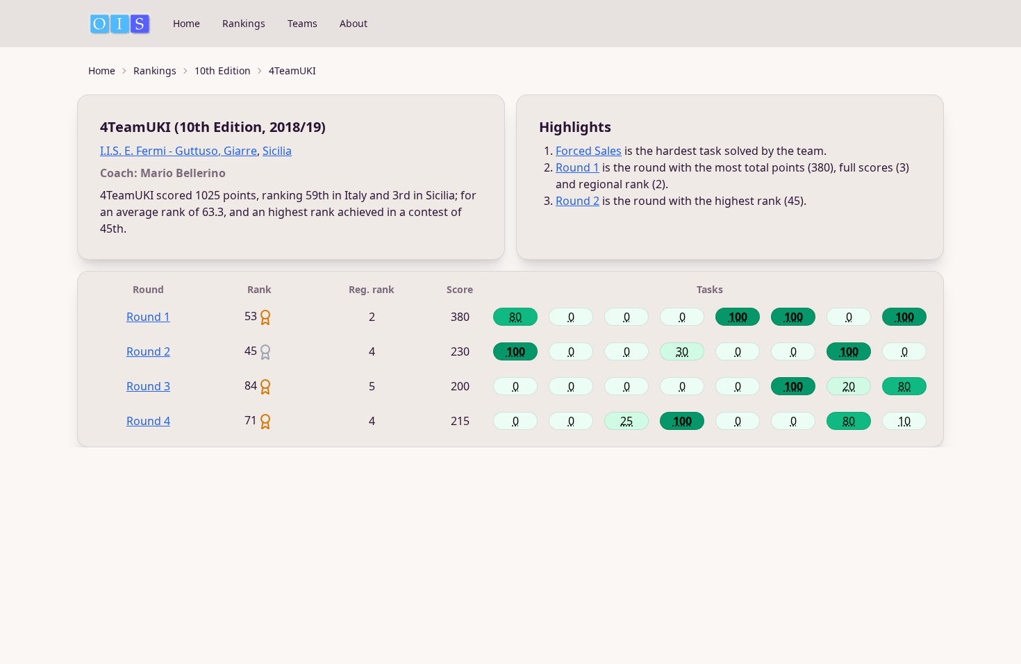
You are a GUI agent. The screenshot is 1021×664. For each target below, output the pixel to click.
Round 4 (148, 421)
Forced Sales (589, 150)
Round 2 (577, 200)
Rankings (243, 23)
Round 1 (577, 167)
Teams (302, 23)
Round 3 (148, 386)
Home (186, 23)
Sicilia (277, 150)
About (353, 23)
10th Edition (222, 70)
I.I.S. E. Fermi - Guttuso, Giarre (178, 150)
